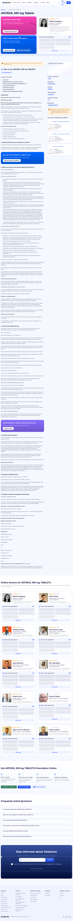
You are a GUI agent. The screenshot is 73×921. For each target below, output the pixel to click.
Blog (48, 2)
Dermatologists (34, 899)
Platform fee (4, 909)
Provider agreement (5, 907)
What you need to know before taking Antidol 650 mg (14, 83)
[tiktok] (38, 872)
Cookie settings (4, 911)
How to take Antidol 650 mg (9, 85)
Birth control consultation (22, 905)
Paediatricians (33, 895)
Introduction (5, 79)
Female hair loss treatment (19, 910)
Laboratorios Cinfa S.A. (53, 105)
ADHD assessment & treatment (20, 903)
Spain (49, 78)
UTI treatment (19, 896)
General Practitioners (35, 893)
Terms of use (4, 901)
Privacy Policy (50, 864)
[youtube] (43, 872)
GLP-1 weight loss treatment (20, 899)
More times (55, 50)
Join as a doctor (4, 899)
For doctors (42, 2)
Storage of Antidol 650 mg (8, 89)
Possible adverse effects (8, 87)
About (2, 893)
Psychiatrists (33, 897)
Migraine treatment (20, 907)
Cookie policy (4, 905)
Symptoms (47, 895)
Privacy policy (4, 903)
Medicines (29, 2)
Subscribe (49, 859)
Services (24, 2)
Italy (61, 897)
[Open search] (59, 2)
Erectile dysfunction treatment (20, 894)
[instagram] (34, 872)
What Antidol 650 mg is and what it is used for (13, 81)
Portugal (62, 895)
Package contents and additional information (13, 91)
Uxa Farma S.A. (58, 127)
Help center (4, 897)
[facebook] (29, 872)
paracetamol (50, 94)
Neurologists (33, 901)
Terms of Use (59, 864)
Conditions (36, 2)
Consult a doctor (16, 2)
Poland (61, 893)
